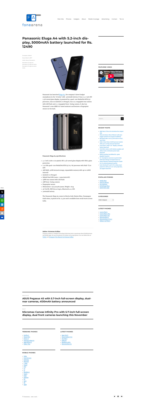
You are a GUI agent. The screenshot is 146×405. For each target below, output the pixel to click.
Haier (25, 375)
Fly (24, 383)
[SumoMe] (2, 217)
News (27, 60)
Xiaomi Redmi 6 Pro (67, 337)
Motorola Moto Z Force (106, 219)
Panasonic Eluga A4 (27, 62)
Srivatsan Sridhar (27, 55)
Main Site (60, 19)
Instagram (52, 237)
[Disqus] (57, 268)
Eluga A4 (62, 94)
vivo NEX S (64, 339)
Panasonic (32, 60)
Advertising (105, 19)
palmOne (26, 377)
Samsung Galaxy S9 (29, 340)
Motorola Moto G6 (67, 344)
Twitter (45, 237)
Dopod (25, 365)
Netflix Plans (103, 180)
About (84, 19)
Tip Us (122, 19)
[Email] (2, 213)
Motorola (26, 361)
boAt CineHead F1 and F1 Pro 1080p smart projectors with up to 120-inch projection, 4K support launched (111, 166)
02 (24, 370)
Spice (25, 381)
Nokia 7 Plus (27, 344)
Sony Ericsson (27, 358)
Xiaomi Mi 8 (27, 337)
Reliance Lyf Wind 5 (105, 221)
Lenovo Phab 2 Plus (105, 214)
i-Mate (25, 363)
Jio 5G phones (103, 184)
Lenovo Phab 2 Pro (105, 215)
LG (24, 368)
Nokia (25, 356)
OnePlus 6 (26, 335)
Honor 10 (26, 339)
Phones (68, 19)
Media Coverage (93, 19)
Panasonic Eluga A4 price (29, 64)
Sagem (25, 374)
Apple (25, 384)
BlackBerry (27, 372)
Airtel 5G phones (104, 182)
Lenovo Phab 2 (104, 212)
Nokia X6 (64, 340)
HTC (25, 367)
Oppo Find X (65, 335)
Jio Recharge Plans (105, 186)
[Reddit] (2, 209)
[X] (2, 192)
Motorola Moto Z (104, 217)
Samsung (26, 360)
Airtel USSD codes (104, 188)
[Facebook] (2, 196)
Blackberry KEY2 (66, 342)
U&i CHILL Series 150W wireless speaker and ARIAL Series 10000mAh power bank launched (112, 150)
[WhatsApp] (2, 200)
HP (24, 379)
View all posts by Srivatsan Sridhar (64, 237)
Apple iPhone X (28, 342)
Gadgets (76, 19)
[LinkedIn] (2, 205)
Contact (114, 19)
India (23, 60)
